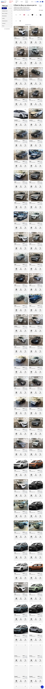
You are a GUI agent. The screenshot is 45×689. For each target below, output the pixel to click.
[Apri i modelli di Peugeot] (32, 15)
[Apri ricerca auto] (35, 2)
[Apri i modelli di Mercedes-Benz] (36, 15)
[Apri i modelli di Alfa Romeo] (40, 15)
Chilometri (3, 23)
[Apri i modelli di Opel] (16, 21)
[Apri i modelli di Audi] (20, 21)
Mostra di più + (28, 24)
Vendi (22, 1)
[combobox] (40, 5)
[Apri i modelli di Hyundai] (28, 15)
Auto (5, 8)
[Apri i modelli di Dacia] (20, 15)
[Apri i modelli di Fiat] (24, 15)
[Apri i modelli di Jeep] (16, 15)
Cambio (3, 18)
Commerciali (10, 8)
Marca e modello (4, 13)
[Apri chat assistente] (42, 687)
